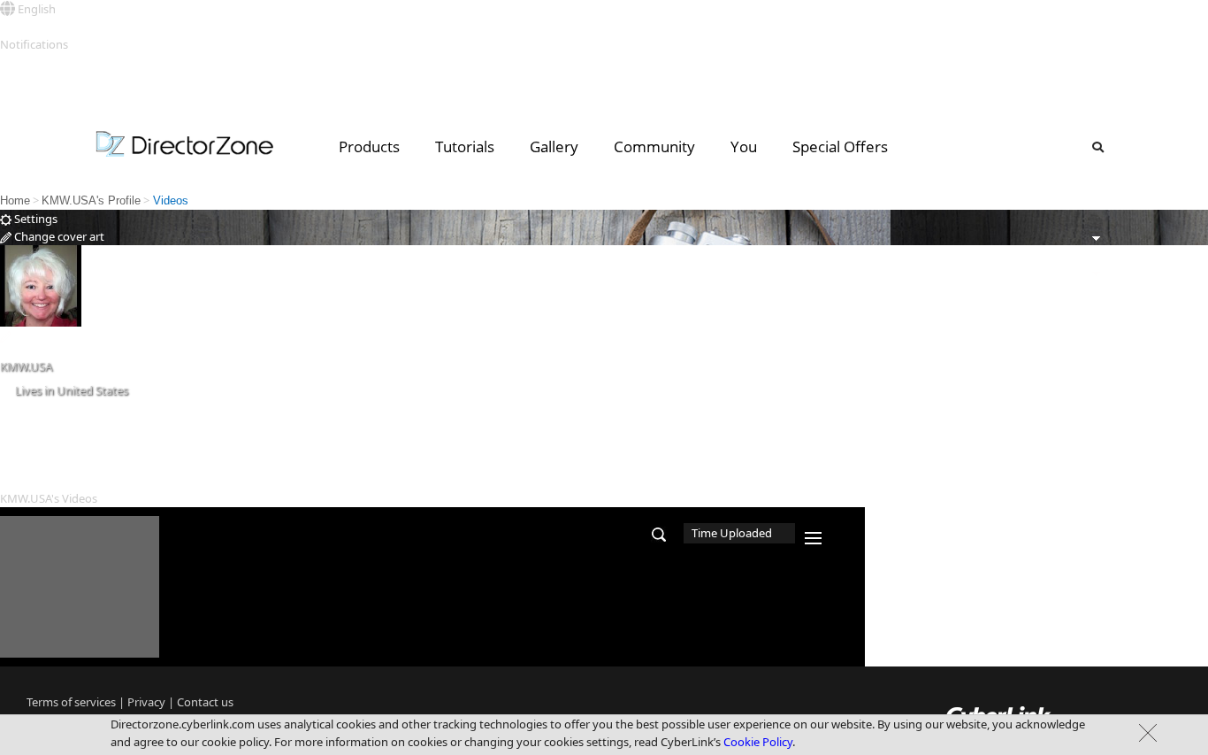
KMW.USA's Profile (91, 200)
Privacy (146, 702)
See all (16, 62)
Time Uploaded (732, 533)
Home (15, 200)
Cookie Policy (757, 742)
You (743, 146)
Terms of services (71, 702)
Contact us (205, 702)
